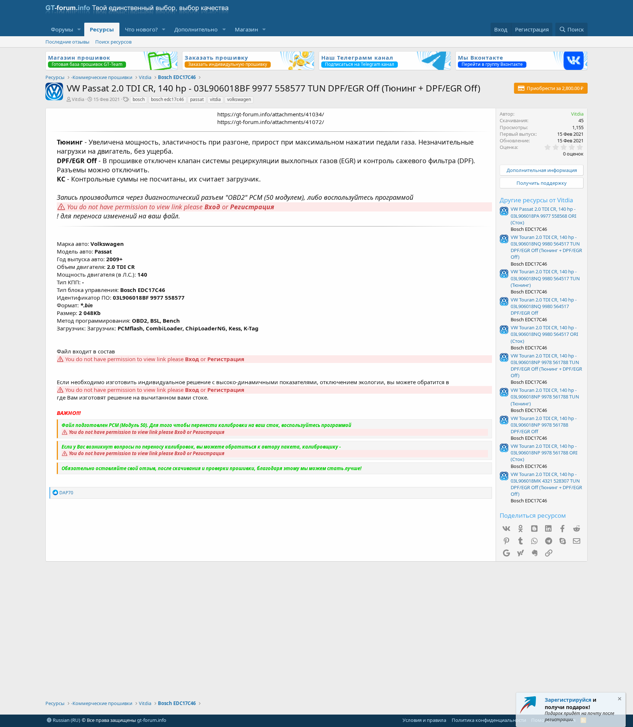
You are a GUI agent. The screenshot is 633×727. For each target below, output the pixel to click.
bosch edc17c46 (167, 99)
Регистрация (252, 206)
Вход (212, 206)
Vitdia (78, 99)
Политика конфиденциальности (489, 720)
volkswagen (239, 99)
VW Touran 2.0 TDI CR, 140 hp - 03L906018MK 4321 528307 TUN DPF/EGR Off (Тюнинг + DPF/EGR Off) (546, 484)
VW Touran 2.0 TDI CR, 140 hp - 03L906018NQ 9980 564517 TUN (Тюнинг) (545, 278)
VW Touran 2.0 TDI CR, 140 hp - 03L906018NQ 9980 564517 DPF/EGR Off (544, 306)
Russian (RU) (66, 720)
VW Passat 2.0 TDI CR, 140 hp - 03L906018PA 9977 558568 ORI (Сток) (543, 215)
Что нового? (141, 29)
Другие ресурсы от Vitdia (536, 200)
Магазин (246, 29)
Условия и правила (424, 720)
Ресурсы (102, 29)
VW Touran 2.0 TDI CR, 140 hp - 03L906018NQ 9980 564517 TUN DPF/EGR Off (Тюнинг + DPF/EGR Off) (546, 247)
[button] (79, 29)
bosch (139, 99)
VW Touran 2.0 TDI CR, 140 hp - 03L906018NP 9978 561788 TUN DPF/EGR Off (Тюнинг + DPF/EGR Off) (546, 365)
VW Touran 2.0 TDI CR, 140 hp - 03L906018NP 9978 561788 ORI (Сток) (544, 452)
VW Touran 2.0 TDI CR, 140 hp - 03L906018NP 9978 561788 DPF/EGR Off (544, 425)
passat (197, 99)
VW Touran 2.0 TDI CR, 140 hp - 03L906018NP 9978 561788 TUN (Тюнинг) (545, 396)
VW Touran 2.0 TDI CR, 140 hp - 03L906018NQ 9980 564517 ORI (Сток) (544, 334)
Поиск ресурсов (113, 41)
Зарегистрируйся (568, 699)
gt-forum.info (151, 720)
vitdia (215, 99)
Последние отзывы (67, 41)
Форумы (62, 29)
